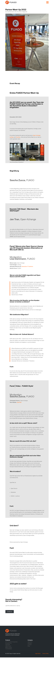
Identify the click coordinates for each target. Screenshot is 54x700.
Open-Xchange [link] (36, 135)
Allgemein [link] (24, 11)
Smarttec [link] (18, 137)
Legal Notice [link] (38, 653)
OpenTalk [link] (19, 402)
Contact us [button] (9, 611)
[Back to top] (52, 690)
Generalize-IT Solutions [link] (27, 266)
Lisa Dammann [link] (10, 11)
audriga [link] (12, 137)
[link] (10, 2)
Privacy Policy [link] (46, 653)
